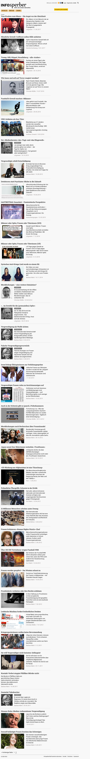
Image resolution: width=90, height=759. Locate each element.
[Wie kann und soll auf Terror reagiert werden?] (12, 80)
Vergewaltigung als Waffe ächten (14, 327)
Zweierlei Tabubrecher (10, 692)
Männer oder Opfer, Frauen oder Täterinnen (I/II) (21, 244)
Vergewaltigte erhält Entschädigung (15, 161)
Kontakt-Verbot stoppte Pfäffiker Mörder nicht (20, 673)
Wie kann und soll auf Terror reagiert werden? (20, 78)
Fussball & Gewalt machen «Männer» (16, 98)
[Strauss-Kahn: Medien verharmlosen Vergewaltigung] (12, 714)
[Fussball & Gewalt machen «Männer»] (12, 101)
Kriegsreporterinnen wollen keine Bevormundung (21, 632)
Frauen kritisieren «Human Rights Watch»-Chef (20, 529)
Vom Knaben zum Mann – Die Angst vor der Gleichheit (23, 16)
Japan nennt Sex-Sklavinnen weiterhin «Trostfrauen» (23, 447)
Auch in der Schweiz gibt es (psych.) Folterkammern (22, 406)
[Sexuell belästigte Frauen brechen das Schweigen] (12, 734)
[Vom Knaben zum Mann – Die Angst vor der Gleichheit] (12, 19)
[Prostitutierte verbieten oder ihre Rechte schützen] (12, 593)
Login (64, 3)
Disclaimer (69, 756)
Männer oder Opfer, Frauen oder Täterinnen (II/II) (21, 223)
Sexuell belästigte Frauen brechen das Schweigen (21, 732)
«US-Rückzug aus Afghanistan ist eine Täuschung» (22, 467)
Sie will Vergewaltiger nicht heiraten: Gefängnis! (20, 653)
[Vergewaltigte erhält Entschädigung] (12, 163)
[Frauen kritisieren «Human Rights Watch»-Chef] (12, 532)
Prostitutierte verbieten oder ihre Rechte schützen (21, 591)
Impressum (76, 756)
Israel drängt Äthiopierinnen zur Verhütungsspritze (22, 365)
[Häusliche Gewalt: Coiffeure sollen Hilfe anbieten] (12, 39)
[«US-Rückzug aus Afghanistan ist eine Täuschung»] (12, 470)
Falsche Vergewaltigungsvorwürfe (15, 346)
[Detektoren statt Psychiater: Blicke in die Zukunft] (12, 184)
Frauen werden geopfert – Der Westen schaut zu (20, 570)
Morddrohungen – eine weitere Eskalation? (18, 285)
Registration (70, 3)
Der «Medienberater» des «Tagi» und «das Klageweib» (22, 140)
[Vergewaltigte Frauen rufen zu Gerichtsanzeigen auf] (12, 388)
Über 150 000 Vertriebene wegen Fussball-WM (20, 550)
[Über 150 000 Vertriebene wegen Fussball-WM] (12, 552)
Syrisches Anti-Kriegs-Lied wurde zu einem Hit (20, 264)
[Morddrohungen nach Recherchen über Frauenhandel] (12, 429)
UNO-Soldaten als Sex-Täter (12, 119)
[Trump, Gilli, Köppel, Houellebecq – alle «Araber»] (12, 60)
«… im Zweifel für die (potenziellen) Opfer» (18, 306)
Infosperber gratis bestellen (61, 9)
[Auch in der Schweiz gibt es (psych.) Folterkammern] (12, 408)
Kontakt (64, 756)
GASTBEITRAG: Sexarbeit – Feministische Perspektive (23, 202)
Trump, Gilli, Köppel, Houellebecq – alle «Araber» (21, 57)
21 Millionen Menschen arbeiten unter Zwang (19, 509)
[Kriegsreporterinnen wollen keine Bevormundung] (12, 635)
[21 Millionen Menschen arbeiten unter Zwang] (12, 511)
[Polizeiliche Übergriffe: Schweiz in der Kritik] (12, 490)
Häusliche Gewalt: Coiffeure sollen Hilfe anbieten (21, 37)
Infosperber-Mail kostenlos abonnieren (53, 756)
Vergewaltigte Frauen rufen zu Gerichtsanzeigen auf (22, 385)
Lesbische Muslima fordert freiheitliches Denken (21, 611)
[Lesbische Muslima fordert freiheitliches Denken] (12, 614)
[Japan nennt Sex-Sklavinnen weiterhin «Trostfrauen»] (12, 449)
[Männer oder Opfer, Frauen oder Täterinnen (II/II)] (12, 225)
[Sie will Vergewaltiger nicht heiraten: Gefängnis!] (12, 655)
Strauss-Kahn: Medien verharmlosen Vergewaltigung (23, 711)
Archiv (74, 3)
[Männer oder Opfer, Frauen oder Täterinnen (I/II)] (12, 246)
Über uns (11, 10)
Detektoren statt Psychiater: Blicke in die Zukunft (21, 181)
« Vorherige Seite (7, 752)
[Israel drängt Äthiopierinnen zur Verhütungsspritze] (12, 367)
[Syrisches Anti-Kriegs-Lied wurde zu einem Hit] (12, 267)
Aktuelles (4, 10)
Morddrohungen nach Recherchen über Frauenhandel (23, 426)
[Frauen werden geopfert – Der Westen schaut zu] (12, 573)
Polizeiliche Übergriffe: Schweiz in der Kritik (19, 488)
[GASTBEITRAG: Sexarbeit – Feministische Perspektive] (12, 205)
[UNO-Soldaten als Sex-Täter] (12, 122)
